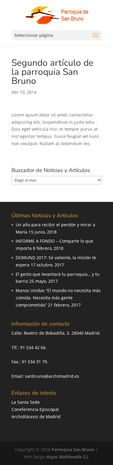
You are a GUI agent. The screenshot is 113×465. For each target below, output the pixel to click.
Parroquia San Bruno (73, 449)
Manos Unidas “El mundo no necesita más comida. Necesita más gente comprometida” (58, 298)
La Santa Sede (25, 402)
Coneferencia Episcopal (35, 409)
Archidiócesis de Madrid (36, 416)
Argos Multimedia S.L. (67, 457)
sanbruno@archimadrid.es (52, 376)
